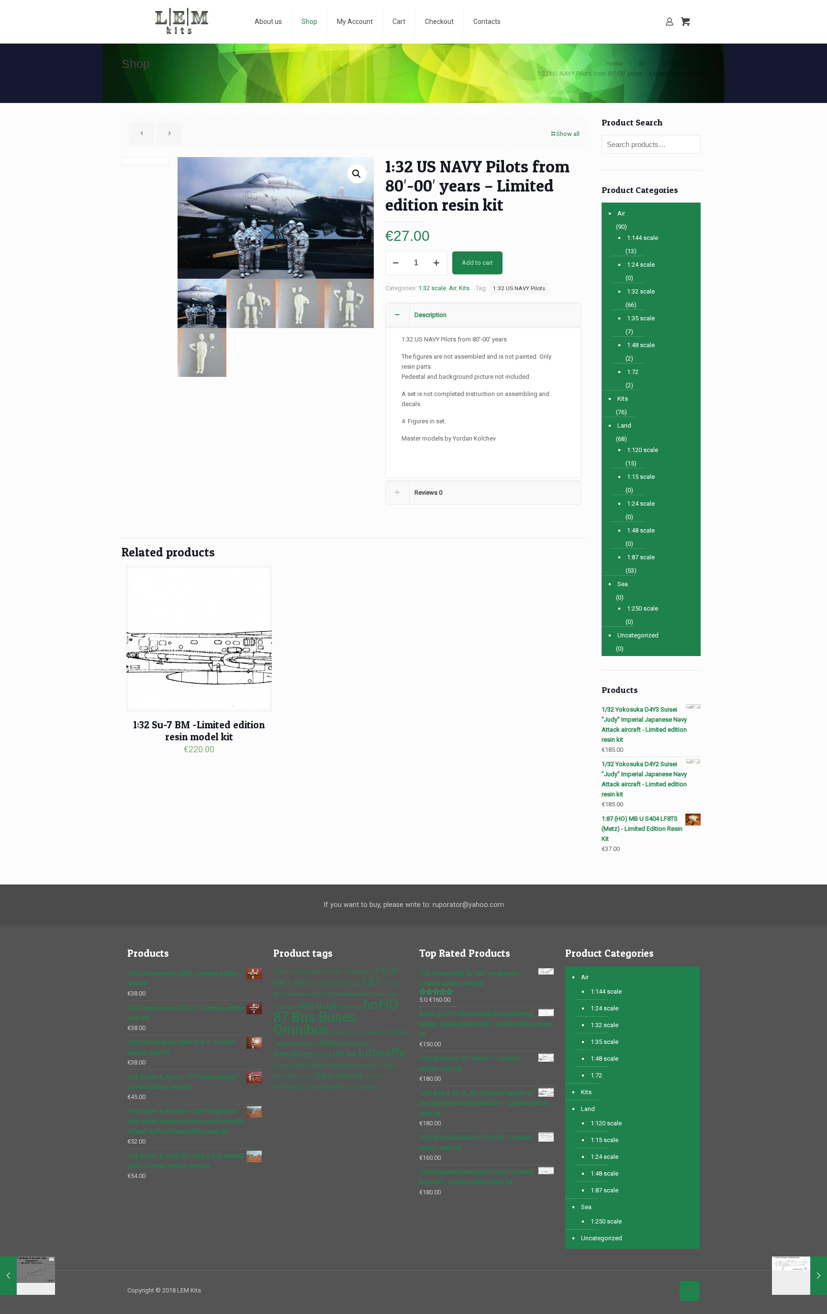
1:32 (279, 971)
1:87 (370, 982)
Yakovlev (366, 1087)
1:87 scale (641, 557)
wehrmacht (288, 1086)
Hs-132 (355, 1033)
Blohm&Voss (298, 994)
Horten (338, 1033)
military (282, 1066)
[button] (357, 173)
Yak (349, 1087)
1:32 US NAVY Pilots (519, 288)
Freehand (351, 1007)
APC (278, 994)
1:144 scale (642, 237)
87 (399, 984)
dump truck (386, 994)
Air (642, 63)
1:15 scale (641, 476)
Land (624, 425)
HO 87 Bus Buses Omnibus (335, 1017)
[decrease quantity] (396, 263)
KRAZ (320, 1055)
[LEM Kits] (184, 21)
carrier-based (353, 993)
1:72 (632, 371)
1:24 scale (641, 264)
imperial (374, 1033)
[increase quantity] (436, 263)
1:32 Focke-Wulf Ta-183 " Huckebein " (329, 972)
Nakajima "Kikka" (377, 1066)
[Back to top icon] (690, 1291)
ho (370, 1004)
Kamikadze (353, 1043)
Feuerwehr (285, 1007)
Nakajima (342, 1065)
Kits (464, 288)
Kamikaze (292, 1054)
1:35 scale (641, 318)
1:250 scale (642, 608)
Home (614, 63)
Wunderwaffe (325, 1086)
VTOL (379, 1077)
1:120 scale (642, 449)
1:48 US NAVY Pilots (336, 984)
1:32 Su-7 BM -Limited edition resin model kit (199, 731)
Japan (327, 1042)
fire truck (319, 1005)
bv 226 (324, 993)
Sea (622, 584)
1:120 (387, 984)
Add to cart (477, 262)
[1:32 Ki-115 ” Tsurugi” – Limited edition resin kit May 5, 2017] (799, 1276)
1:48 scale (641, 345)
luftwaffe (381, 1053)
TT (368, 1077)
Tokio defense (339, 1075)
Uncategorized (638, 635)
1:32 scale (676, 63)
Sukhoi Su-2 (300, 1077)
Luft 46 (342, 1054)
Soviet (279, 1077)
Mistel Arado (310, 1065)
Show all (568, 133)
